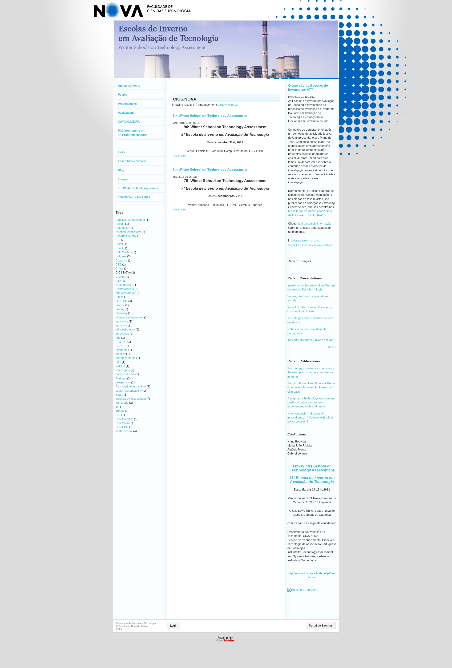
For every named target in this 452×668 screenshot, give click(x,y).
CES (118, 264)
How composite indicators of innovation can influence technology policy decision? (310, 417)
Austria (120, 223)
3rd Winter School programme (138, 188)
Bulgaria (121, 256)
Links (121, 152)
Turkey (120, 411)
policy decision (125, 374)
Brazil (119, 248)
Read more (179, 155)
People (122, 94)
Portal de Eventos (321, 625)
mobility (120, 354)
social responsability (129, 390)
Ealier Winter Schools (132, 161)
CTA (118, 280)
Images (123, 179)
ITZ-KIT (120, 346)
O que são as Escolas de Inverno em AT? (308, 87)
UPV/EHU (122, 427)
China (119, 268)
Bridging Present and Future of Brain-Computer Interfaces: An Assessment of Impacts (311, 387)
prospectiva (123, 382)
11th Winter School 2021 (134, 197)
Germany (121, 313)
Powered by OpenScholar (225, 639)
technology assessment (131, 398)
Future (120, 309)
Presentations (127, 103)
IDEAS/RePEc (317, 215)
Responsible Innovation (131, 386)
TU (117, 407)
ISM (118, 337)
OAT (118, 362)
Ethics (119, 297)
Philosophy (123, 370)
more (331, 347)
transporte (122, 402)
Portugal (121, 378)
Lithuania (122, 350)
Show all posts (228, 104)
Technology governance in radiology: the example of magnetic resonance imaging (311, 372)
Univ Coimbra (124, 419)
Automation (123, 227)
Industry (121, 325)
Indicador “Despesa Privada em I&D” (310, 340)
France (120, 305)
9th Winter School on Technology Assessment (210, 115)
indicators (122, 321)
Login (173, 625)
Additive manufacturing (130, 219)
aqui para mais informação (314, 223)
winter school (124, 431)
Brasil (119, 244)
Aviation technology (128, 232)
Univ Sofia (122, 423)
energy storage (125, 293)
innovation (122, 333)
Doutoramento (125, 289)
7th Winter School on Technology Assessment (210, 169)
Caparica (121, 260)
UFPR (119, 415)
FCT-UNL (122, 301)
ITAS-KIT (121, 341)
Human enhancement (129, 317)
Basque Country (126, 236)
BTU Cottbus (124, 252)
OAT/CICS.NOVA (129, 121)
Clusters (121, 276)
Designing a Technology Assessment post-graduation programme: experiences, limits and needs (311, 402)
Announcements (129, 85)
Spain (119, 394)
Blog (121, 170)
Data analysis (124, 284)
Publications (126, 112)
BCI (118, 240)
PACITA (120, 366)
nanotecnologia (126, 358)
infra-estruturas (125, 329)
